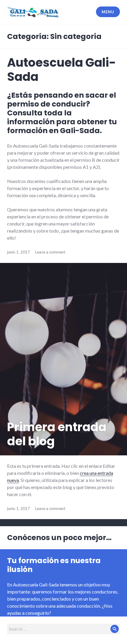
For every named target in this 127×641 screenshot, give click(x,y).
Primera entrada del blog (56, 434)
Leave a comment (50, 252)
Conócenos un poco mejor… (59, 537)
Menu (108, 11)
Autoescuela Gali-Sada (61, 69)
